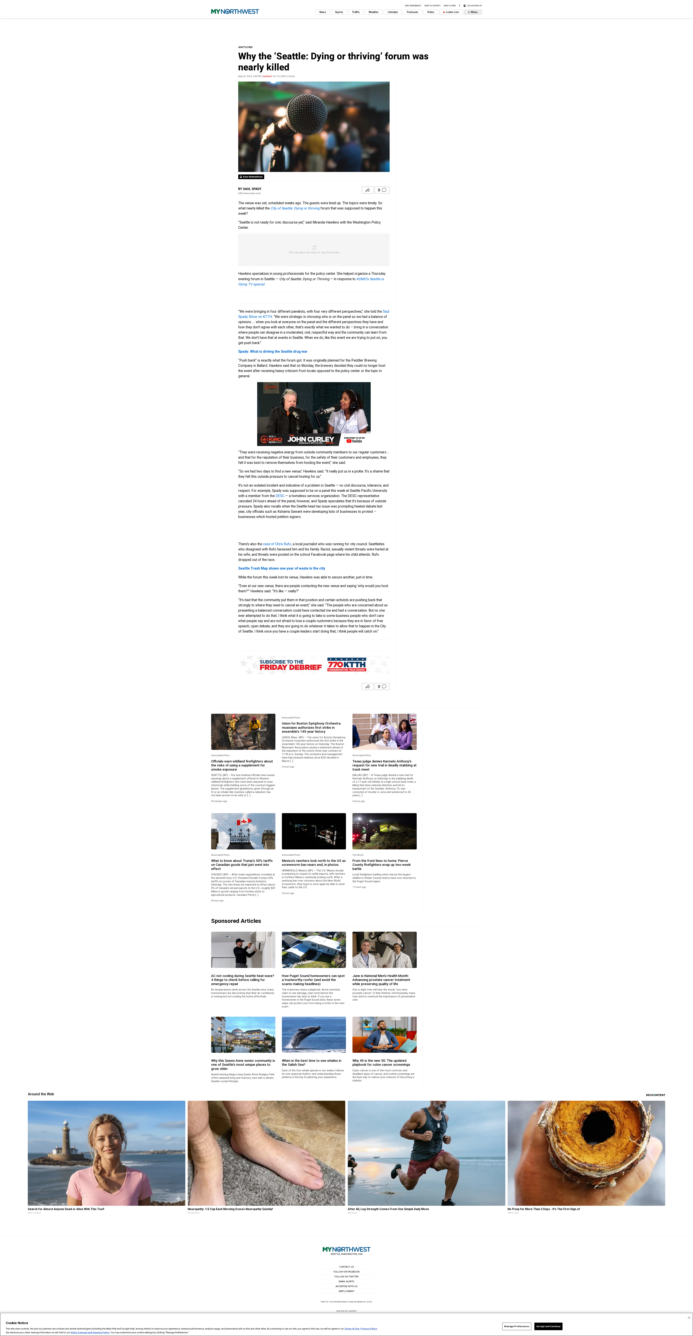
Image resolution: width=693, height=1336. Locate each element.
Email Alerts (346, 1281)
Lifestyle (393, 12)
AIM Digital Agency (346, 1311)
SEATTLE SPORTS (432, 6)
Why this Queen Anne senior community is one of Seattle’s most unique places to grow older (243, 1065)
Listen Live (452, 12)
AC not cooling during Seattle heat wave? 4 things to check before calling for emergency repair (242, 980)
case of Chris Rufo (276, 544)
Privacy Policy (368, 1329)
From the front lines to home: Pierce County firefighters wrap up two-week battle (381, 865)
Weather (374, 12)
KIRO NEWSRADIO (413, 6)
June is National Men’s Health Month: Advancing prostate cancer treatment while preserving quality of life (381, 980)
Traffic (356, 12)
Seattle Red (450, 6)
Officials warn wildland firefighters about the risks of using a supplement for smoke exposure (242, 765)
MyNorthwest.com (343, 1302)
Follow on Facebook (347, 1271)
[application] (314, 414)
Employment (346, 1291)
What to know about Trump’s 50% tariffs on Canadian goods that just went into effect (242, 865)
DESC (280, 496)
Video (430, 12)
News (322, 12)
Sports (339, 12)
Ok (689, 1317)
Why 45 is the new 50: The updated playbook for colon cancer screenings (381, 1063)
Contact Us (346, 1266)
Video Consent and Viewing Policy (90, 1332)
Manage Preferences (516, 1326)
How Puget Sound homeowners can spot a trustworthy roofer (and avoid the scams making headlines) (313, 980)
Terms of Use (351, 1329)
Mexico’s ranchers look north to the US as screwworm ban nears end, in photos (314, 863)
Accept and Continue (548, 1326)
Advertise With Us (346, 1286)
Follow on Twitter (346, 1276)
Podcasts (412, 12)
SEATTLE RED (245, 47)
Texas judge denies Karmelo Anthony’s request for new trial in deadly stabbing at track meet (384, 765)
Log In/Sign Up (474, 6)
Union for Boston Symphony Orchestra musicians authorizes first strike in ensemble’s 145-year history (311, 727)
